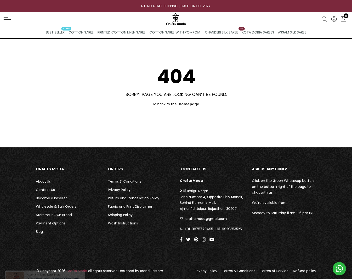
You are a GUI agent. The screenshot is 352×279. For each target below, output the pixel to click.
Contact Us (45, 189)
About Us (43, 181)
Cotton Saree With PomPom (174, 32)
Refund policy (304, 270)
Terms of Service (274, 270)
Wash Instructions (123, 223)
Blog (39, 231)
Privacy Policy (119, 189)
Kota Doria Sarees (258, 32)
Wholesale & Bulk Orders (56, 206)
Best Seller (55, 32)
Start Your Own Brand (54, 214)
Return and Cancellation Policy (133, 198)
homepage (189, 104)
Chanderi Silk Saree (221, 32)
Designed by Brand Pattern (141, 270)
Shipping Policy (120, 214)
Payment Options (50, 223)
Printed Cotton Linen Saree (121, 32)
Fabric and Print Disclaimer (130, 206)
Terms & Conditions (124, 181)
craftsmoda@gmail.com (206, 218)
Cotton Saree (81, 32)
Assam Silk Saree (292, 32)
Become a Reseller (51, 198)
